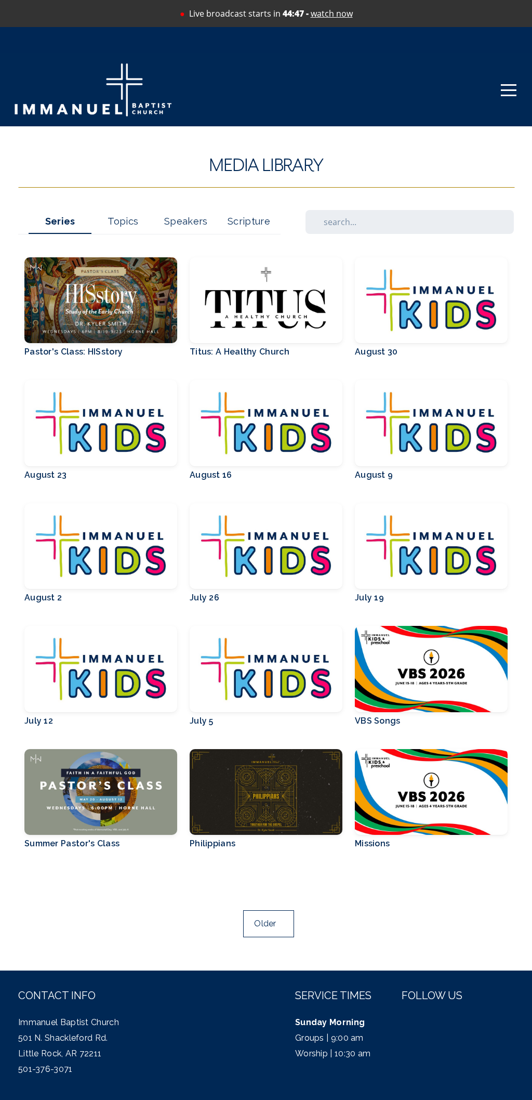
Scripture (249, 221)
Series (60, 221)
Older (268, 923)
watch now (332, 13)
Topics (123, 221)
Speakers (185, 221)
